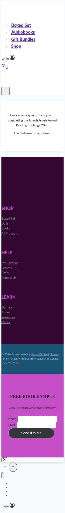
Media (5, 322)
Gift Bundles (23, 39)
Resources (8, 317)
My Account (9, 263)
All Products (9, 233)
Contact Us (8, 277)
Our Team (7, 307)
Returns (6, 268)
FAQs (5, 272)
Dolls (4, 223)
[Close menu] (2, 475)
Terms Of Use (39, 354)
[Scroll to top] (5, 467)
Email (12, 424)
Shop (16, 46)
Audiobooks (23, 32)
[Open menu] (5, 91)
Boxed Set (21, 25)
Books (5, 228)
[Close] (4, 459)
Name (13, 418)
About (5, 312)
